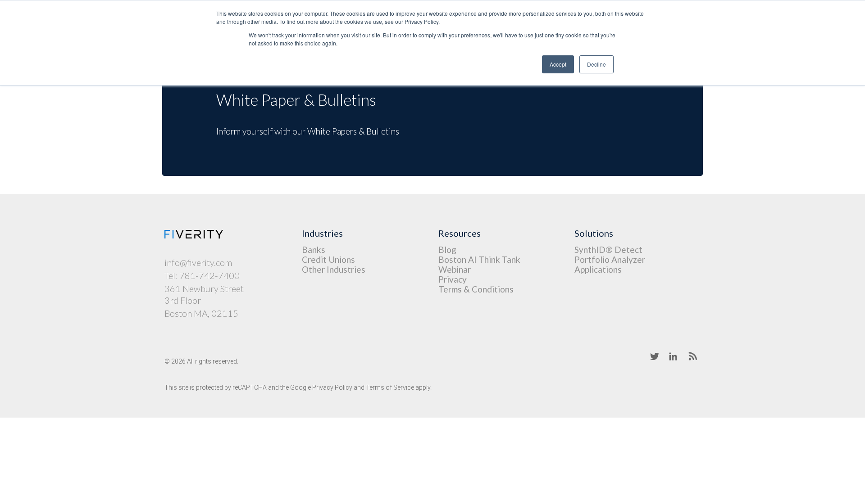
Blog (447, 249)
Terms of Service (390, 387)
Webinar (454, 269)
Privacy (452, 279)
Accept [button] (558, 64)
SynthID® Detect (608, 249)
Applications (598, 269)
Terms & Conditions (476, 289)
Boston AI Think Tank (479, 259)
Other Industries (333, 269)
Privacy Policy (332, 387)
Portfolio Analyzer (609, 259)
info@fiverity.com (198, 262)
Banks (313, 249)
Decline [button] (596, 64)
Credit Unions (328, 259)
